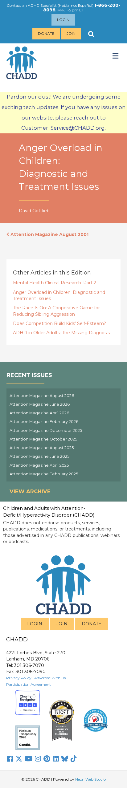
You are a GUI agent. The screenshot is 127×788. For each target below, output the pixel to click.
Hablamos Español (75, 5)
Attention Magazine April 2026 (39, 413)
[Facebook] (10, 758)
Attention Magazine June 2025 (39, 456)
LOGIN (34, 624)
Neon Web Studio (90, 779)
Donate (46, 33)
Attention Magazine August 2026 (42, 395)
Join (71, 33)
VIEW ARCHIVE (30, 491)
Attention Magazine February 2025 (44, 474)
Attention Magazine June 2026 (40, 404)
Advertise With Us (50, 678)
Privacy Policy (18, 678)
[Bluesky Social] (64, 758)
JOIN (62, 624)
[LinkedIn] (56, 758)
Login (63, 19)
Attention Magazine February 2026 (44, 421)
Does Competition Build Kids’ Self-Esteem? (59, 323)
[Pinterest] (46, 758)
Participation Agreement (28, 684)
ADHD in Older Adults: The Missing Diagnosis (61, 332)
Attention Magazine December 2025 (46, 430)
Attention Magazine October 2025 (43, 439)
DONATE (91, 624)
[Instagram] (38, 758)
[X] (18, 758)
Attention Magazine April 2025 (39, 465)
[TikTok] (74, 758)
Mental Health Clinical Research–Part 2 (54, 283)
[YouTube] (28, 758)
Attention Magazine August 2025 (42, 447)
